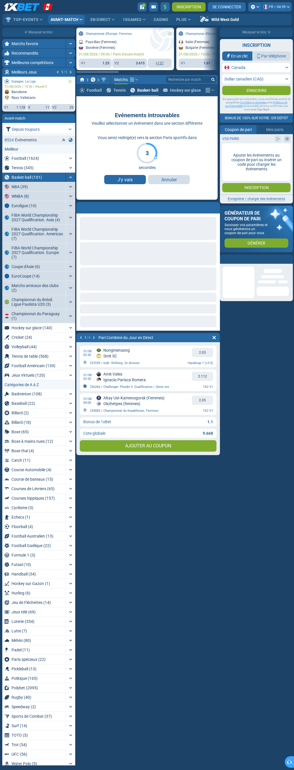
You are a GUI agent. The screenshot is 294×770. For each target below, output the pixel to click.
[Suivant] (70, 72)
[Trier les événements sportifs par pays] (70, 139)
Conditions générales (253, 102)
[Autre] (134, 79)
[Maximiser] (70, 43)
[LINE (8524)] (82, 79)
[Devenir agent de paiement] (153, 6)
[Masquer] (70, 177)
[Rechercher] (213, 79)
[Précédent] (57, 72)
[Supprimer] (214, 337)
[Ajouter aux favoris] (70, 81)
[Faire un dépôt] (165, 6)
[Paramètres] (255, 6)
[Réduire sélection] (63, 139)
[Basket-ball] (93, 79)
